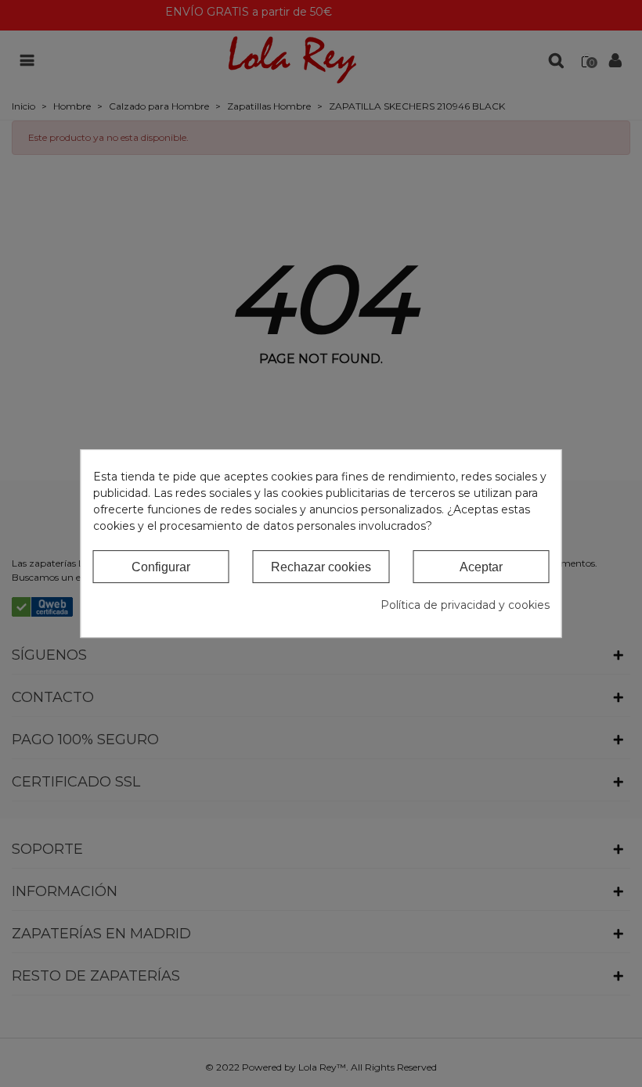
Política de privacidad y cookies (465, 605)
